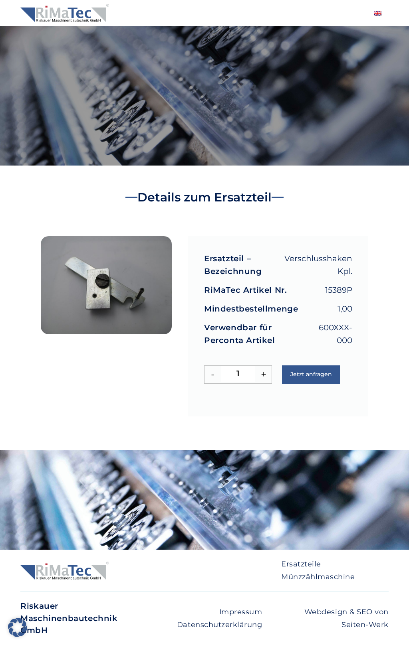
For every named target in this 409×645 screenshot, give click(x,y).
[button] (17, 627)
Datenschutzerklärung (219, 624)
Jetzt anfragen (311, 374)
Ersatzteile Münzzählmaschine (318, 570)
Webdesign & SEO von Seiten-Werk (346, 618)
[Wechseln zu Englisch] (377, 13)
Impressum (240, 612)
